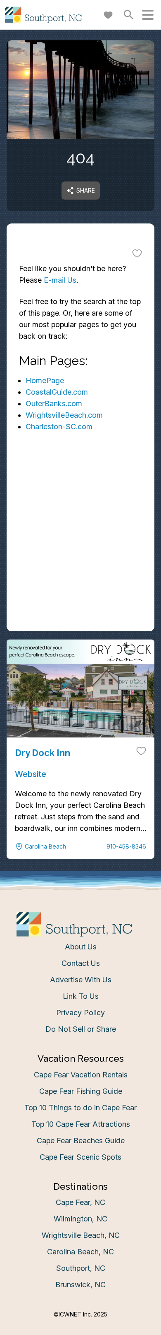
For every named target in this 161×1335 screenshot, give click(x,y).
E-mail (30, 727)
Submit (81, 774)
